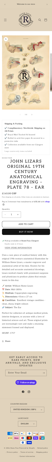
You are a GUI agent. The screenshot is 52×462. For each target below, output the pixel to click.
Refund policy (42, 448)
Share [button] (7, 341)
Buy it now (26, 232)
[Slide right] (32, 115)
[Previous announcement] (5, 4)
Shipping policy (42, 452)
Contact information (27, 456)
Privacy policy (12, 452)
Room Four (15, 448)
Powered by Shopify (27, 448)
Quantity (6, 209)
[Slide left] (20, 115)
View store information (18, 248)
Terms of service (27, 452)
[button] (5, 20)
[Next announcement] (47, 4)
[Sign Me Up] (44, 373)
